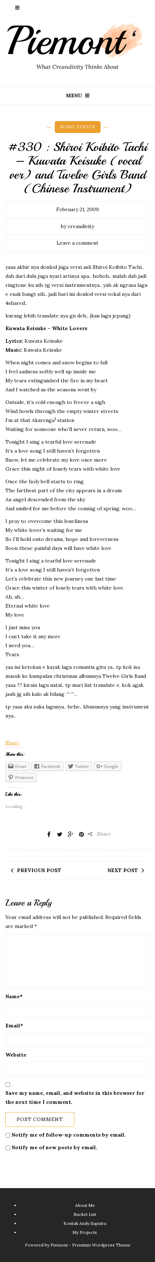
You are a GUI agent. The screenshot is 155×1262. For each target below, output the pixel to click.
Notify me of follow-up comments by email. (69, 1135)
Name (14, 996)
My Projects (84, 1232)
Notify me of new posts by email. (54, 1147)
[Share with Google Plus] (71, 834)
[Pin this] (81, 834)
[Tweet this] (60, 834)
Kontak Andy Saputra (84, 1223)
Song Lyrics (77, 126)
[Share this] (49, 834)
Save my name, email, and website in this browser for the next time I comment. (74, 1097)
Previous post (39, 870)
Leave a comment (77, 243)
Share (12, 742)
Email (14, 1025)
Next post (122, 870)
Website (15, 1055)
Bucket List (85, 1214)
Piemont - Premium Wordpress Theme (90, 1245)
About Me (85, 1205)
